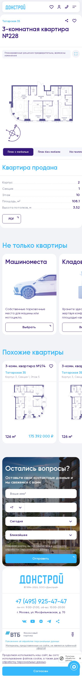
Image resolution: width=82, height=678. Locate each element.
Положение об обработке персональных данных (32, 641)
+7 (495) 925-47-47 (41, 601)
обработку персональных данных (24, 661)
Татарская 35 (11, 21)
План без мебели (49, 151)
